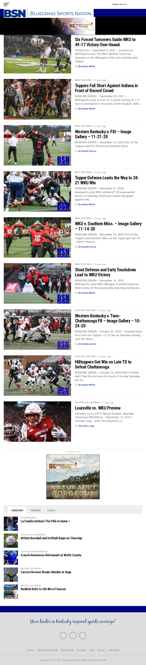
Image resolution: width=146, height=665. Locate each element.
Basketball (67, 650)
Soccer (101, 650)
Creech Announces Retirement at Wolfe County (51, 555)
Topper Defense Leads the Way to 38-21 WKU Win (107, 180)
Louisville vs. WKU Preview (98, 407)
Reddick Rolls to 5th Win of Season (43, 589)
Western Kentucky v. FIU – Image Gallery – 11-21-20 (103, 134)
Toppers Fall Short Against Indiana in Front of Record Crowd (106, 88)
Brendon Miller (86, 66)
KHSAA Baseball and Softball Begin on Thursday (51, 538)
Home (30, 650)
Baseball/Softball (47, 650)
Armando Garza (87, 151)
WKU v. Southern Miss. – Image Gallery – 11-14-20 (108, 226)
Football (81, 650)
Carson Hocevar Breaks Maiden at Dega (46, 572)
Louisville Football (87, 402)
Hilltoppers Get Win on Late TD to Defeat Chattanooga (103, 364)
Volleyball (113, 650)
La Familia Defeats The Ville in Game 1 (45, 521)
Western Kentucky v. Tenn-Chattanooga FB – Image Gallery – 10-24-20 (108, 320)
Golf (91, 650)
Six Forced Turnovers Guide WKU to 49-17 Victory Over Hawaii (105, 42)
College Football (86, 310)
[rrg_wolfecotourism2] (73, 498)
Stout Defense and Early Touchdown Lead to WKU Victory (105, 272)
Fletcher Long (86, 426)
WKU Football (83, 80)
